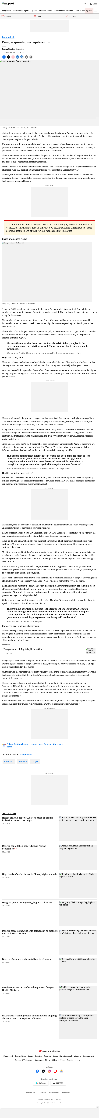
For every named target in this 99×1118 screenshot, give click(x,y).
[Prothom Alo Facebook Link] (38, 1071)
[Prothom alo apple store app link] (58, 1084)
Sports (26, 11)
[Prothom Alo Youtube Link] (56, 1071)
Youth (49, 11)
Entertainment (59, 11)
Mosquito (22, 761)
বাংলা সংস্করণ (78, 1060)
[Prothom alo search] (85, 3)
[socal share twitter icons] (9, 58)
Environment (88, 1056)
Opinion (34, 11)
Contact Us (66, 1093)
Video (54, 1060)
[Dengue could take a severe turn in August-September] (78, 857)
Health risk (9, 761)
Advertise (42, 1093)
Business (42, 11)
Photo (47, 1060)
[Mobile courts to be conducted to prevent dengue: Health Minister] (78, 998)
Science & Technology (24, 1060)
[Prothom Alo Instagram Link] (50, 1071)
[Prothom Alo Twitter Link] (44, 1071)
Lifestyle (69, 11)
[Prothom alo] (8, 4)
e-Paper (61, 1060)
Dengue (35, 761)
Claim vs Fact (80, 11)
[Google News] (61, 1071)
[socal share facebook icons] (4, 58)
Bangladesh (6, 11)
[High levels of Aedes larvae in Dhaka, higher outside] (78, 885)
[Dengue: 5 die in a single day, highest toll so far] (78, 913)
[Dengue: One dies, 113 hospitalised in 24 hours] (78, 970)
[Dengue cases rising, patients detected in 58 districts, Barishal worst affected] (78, 942)
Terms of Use (54, 1093)
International (18, 11)
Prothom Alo (30, 1093)
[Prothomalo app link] (41, 1084)
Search (70, 1060)
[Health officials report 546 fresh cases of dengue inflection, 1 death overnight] (78, 828)
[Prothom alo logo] (49, 1052)
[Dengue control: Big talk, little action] (90, 651)
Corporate (39, 1060)
